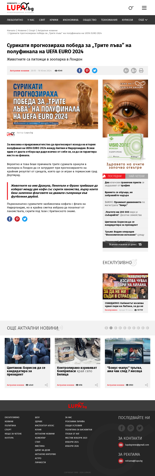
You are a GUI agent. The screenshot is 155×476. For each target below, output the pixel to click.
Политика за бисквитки (78, 429)
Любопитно (15, 20)
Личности (40, 462)
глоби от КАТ (72, 433)
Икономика (70, 20)
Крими (54, 20)
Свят (42, 20)
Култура (9, 438)
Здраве (38, 421)
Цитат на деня (42, 450)
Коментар (40, 438)
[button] (106, 327)
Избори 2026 (72, 446)
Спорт (32, 30)
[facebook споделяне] (79, 70)
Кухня (38, 429)
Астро (38, 458)
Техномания (109, 20)
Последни (115, 176)
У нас (31, 20)
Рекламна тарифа (75, 421)
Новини (22, 30)
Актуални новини (48, 30)
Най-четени (137, 176)
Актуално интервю (45, 454)
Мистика (40, 446)
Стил (37, 442)
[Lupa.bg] (11, 135)
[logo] (20, 7)
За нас (68, 417)
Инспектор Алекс (44, 425)
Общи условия (73, 425)
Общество (89, 20)
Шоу (37, 417)
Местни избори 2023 (76, 438)
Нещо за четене (13, 433)
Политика (10, 425)
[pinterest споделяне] (87, 70)
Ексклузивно (111, 310)
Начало (11, 30)
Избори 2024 (72, 442)
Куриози (127, 20)
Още (141, 19)
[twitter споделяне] (94, 70)
